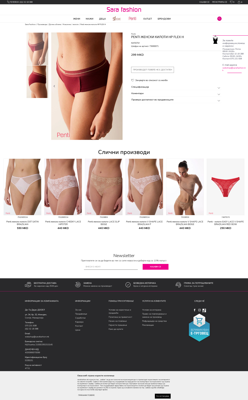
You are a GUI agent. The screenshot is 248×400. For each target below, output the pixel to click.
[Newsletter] (151, 37)
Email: (73, 31)
